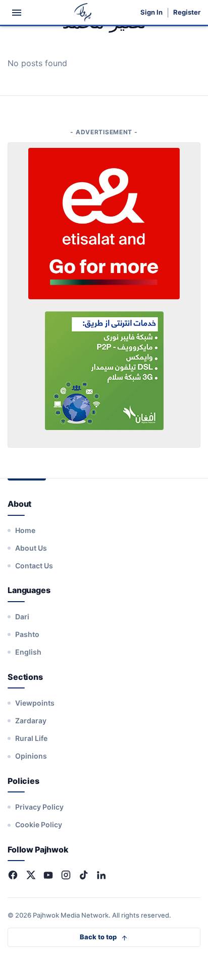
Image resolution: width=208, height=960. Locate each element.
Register (186, 12)
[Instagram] (66, 875)
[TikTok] (83, 875)
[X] (30, 875)
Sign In (151, 12)
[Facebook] (13, 875)
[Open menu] (17, 13)
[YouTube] (48, 875)
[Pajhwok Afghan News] (83, 12)
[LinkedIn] (101, 875)
